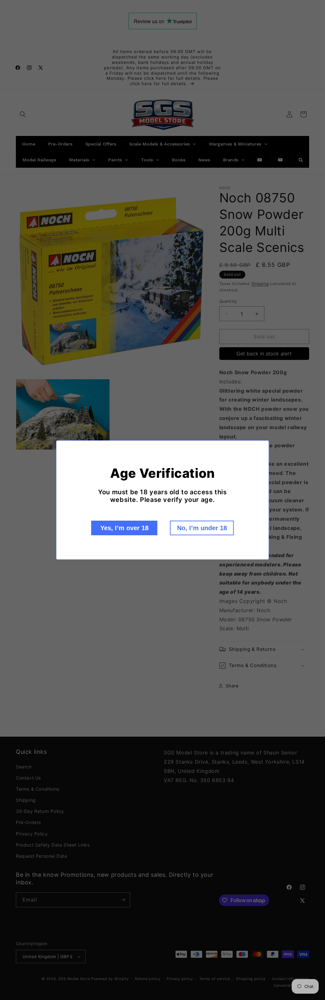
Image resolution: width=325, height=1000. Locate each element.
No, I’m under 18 (202, 527)
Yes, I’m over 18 (124, 527)
